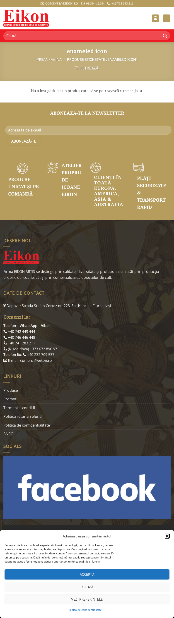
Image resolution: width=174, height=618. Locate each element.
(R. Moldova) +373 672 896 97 (32, 348)
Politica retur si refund (22, 416)
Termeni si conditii (19, 407)
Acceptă (87, 574)
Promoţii (10, 398)
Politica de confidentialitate (85, 610)
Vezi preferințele (87, 599)
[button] (167, 536)
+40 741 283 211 (21, 343)
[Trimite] (165, 35)
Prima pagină (49, 59)
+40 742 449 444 (21, 331)
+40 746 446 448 (21, 337)
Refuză (87, 587)
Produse (10, 390)
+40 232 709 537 (40, 354)
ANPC (8, 433)
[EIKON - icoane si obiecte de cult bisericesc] (26, 18)
